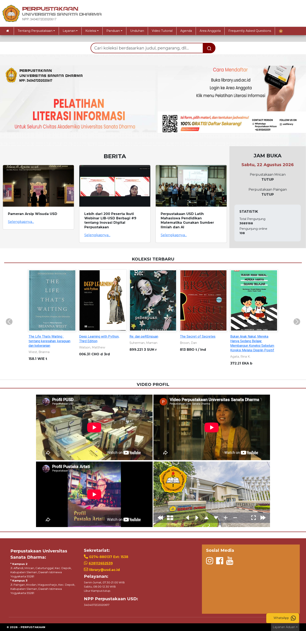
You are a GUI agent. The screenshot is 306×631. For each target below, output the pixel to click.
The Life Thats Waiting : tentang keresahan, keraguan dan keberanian (49, 341)
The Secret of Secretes (197, 336)
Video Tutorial (162, 31)
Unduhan (137, 31)
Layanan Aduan (284, 627)
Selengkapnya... (21, 222)
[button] (23, 100)
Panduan (113, 31)
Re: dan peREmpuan (143, 336)
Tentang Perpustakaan (35, 31)
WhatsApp (282, 618)
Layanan (69, 31)
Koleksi (90, 31)
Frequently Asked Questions (249, 31)
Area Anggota (210, 31)
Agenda (186, 31)
